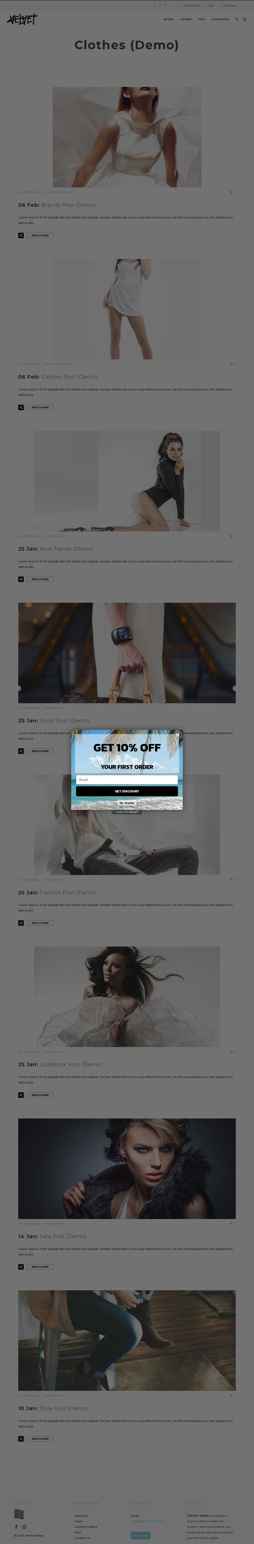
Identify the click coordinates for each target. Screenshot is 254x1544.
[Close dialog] (178, 734)
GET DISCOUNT (127, 791)
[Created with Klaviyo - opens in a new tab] (127, 812)
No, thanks (127, 803)
